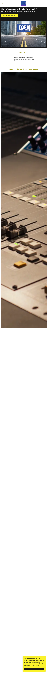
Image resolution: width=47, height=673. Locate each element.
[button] (4, 3)
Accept (34, 668)
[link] (23, 3)
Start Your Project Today (9, 15)
